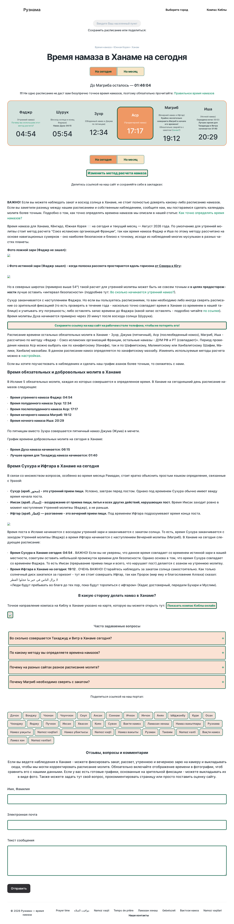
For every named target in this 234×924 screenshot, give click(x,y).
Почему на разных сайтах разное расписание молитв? (54, 667)
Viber (121, 37)
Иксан (67, 723)
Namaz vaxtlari (41, 740)
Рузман (150, 732)
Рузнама (32, 9)
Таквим (167, 732)
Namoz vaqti (103, 732)
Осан (209, 715)
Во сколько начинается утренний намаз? (142, 292)
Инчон (145, 715)
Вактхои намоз (189, 910)
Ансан (98, 715)
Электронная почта (22, 814)
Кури (195, 715)
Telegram (128, 37)
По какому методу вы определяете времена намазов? (55, 652)
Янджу (34, 723)
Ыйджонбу (178, 715)
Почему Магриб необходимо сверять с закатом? (50, 682)
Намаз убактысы (76, 732)
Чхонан (48, 715)
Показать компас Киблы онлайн (191, 605)
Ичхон (130, 715)
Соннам (114, 715)
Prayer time (63, 910)
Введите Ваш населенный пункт (117, 23)
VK (90, 37)
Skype (113, 37)
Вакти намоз (132, 723)
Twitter (105, 37)
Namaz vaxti (187, 732)
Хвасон (83, 723)
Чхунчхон (66, 715)
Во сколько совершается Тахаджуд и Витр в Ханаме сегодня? (61, 638)
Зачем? (176, 130)
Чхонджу (16, 723)
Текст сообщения (20, 840)
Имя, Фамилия (18, 789)
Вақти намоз (211, 732)
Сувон (112, 723)
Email (144, 37)
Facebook (98, 37)
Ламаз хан (17, 740)
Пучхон (51, 723)
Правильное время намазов (194, 93)
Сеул (83, 715)
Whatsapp (136, 37)
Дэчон (14, 715)
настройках (30, 356)
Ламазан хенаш (158, 723)
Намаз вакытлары (188, 723)
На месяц (131, 71)
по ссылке (211, 311)
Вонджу (31, 715)
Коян (98, 723)
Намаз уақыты (20, 732)
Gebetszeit (169, 910)
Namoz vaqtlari (47, 732)
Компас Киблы (217, 9)
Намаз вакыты (128, 732)
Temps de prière (123, 910)
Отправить (19, 888)
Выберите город (177, 9)
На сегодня (103, 71)
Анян (160, 715)
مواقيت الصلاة (81, 910)
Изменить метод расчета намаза (117, 173)
